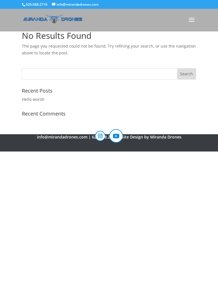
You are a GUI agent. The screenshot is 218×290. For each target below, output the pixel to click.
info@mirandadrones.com (62, 137)
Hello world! (33, 99)
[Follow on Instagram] (100, 136)
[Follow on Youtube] (116, 136)
